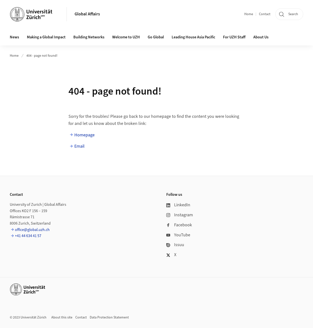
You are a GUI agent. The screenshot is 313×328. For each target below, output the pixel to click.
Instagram (183, 215)
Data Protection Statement (109, 317)
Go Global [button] (156, 37)
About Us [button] (260, 37)
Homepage (84, 135)
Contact (264, 14)
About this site (61, 317)
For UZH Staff (234, 37)
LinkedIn (182, 205)
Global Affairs (87, 14)
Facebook (183, 225)
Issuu (179, 245)
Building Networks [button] (88, 37)
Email (79, 146)
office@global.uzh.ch (32, 229)
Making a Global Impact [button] (46, 37)
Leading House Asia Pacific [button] (193, 37)
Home (248, 14)
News (14, 37)
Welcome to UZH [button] (126, 37)
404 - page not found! (41, 55)
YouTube (182, 235)
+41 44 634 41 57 (28, 236)
